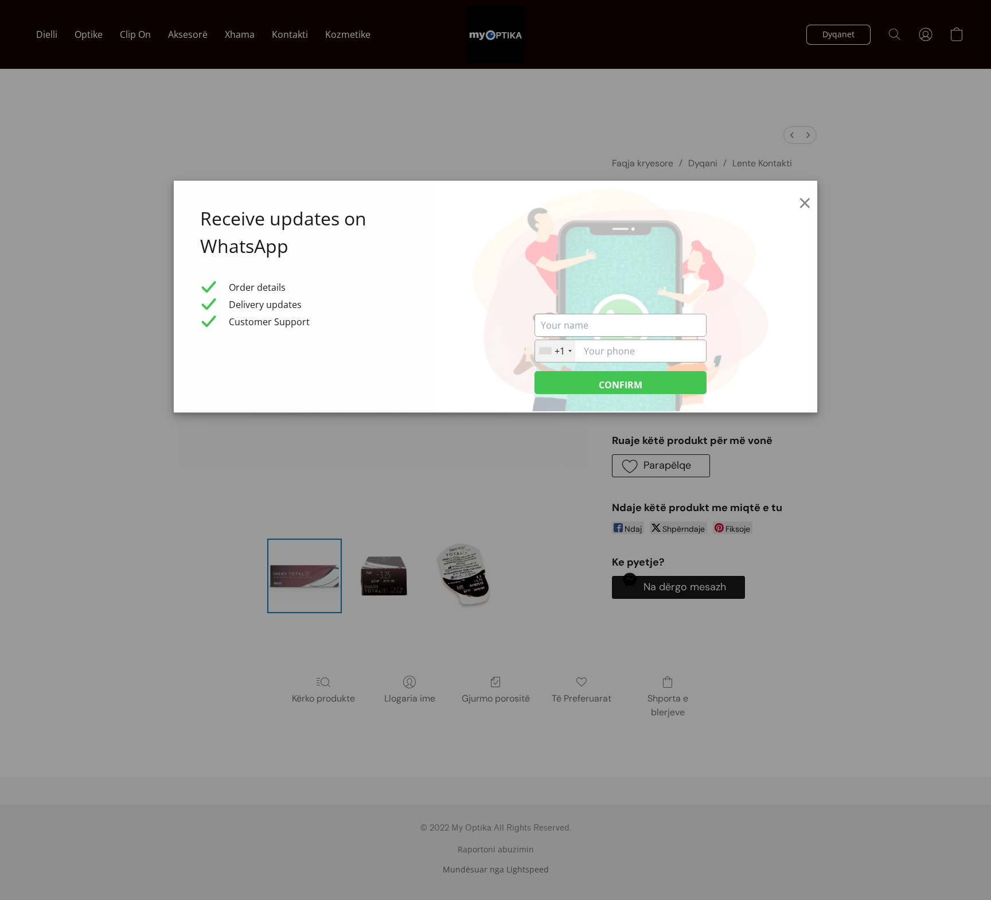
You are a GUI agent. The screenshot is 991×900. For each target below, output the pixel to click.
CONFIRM (620, 385)
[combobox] (555, 351)
